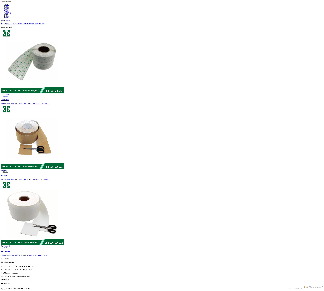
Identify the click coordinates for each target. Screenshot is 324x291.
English (8, 20)
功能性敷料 (29, 24)
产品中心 (6, 11)
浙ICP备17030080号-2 (295, 288)
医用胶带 (35, 24)
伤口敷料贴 (13, 24)
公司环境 (6, 15)
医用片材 (41, 24)
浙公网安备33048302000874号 (314, 287)
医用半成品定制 (5, 24)
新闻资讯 (6, 9)
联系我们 (6, 17)
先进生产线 (7, 13)
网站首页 (6, 5)
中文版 (3, 20)
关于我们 (6, 7)
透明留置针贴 (22, 24)
